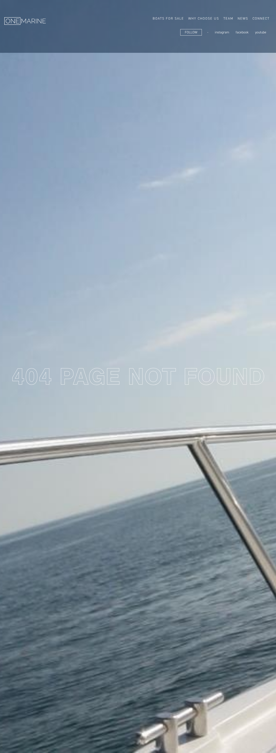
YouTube (260, 32)
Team (228, 18)
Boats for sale (168, 18)
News (243, 18)
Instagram (222, 32)
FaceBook (242, 32)
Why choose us (203, 18)
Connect (261, 18)
